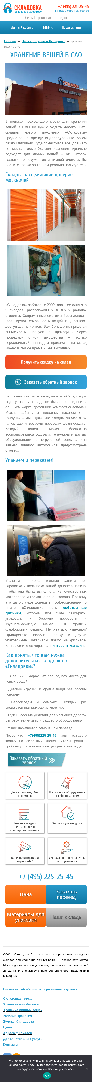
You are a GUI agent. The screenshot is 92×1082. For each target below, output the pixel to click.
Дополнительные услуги (22, 1039)
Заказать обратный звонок (72, 10)
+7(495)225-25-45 (42, 735)
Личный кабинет (22, 28)
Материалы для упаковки (25, 917)
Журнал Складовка (18, 1021)
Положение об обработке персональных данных (40, 989)
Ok (47, 1075)
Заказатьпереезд (66, 894)
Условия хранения (17, 1016)
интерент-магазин (68, 646)
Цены (7, 1027)
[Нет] (87, 1068)
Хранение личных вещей (22, 1010)
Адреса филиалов (17, 1033)
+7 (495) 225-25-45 (73, 6)
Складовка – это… (17, 998)
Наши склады (71, 28)
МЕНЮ (48, 27)
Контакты (10, 1044)
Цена (26, 894)
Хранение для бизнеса (21, 1004)
